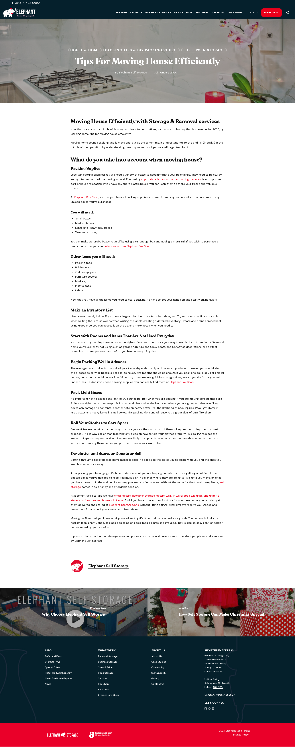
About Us (156, 656)
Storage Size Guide (109, 695)
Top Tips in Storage (204, 50)
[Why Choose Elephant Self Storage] (74, 612)
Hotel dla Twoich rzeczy (58, 672)
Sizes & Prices (106, 667)
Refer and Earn (53, 656)
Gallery (155, 678)
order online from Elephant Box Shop (127, 246)
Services (103, 678)
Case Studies (158, 661)
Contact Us (157, 684)
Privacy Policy (241, 734)
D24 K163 (218, 671)
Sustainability (158, 672)
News (48, 684)
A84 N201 (218, 687)
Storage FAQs (52, 661)
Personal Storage (108, 656)
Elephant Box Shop (86, 197)
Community (157, 667)
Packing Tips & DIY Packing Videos (141, 50)
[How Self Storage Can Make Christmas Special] (221, 612)
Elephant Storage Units (124, 505)
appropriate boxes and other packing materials (171, 179)
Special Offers (53, 667)
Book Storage (106, 672)
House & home (85, 50)
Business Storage (108, 661)
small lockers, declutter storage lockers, (139, 496)
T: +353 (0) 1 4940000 (26, 3)
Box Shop (103, 684)
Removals (103, 689)
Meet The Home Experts (58, 678)
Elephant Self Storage (133, 72)
